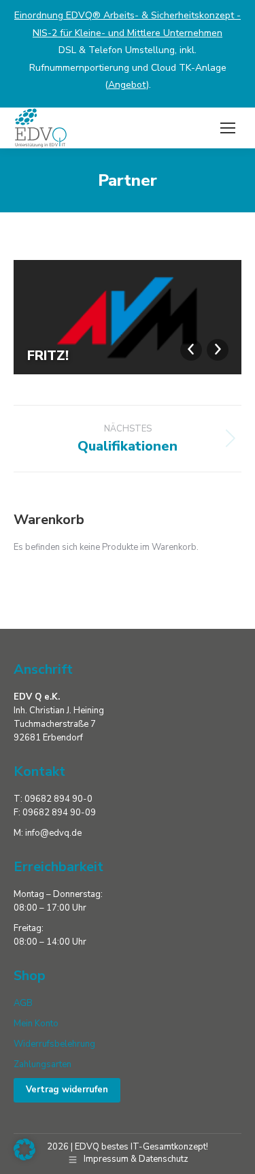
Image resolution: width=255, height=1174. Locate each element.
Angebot (127, 84)
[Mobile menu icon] (227, 128)
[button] (24, 1149)
